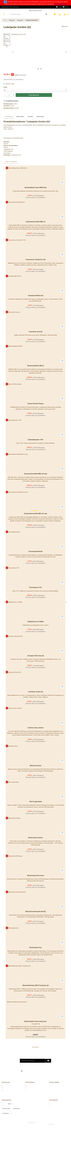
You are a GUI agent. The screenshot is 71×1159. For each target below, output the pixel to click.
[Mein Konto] (60, 14)
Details (36, 196)
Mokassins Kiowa (35, 765)
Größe (9, 87)
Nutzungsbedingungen (41, 1065)
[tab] (9, 116)
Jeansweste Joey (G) (35, 331)
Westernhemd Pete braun (35, 875)
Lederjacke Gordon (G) (32, 20)
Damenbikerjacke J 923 (35, 439)
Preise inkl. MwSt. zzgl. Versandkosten (13, 79)
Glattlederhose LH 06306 (35, 621)
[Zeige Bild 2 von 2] (41, 69)
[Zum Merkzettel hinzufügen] (62, 183)
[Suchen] (46, 14)
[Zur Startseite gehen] (35, 10)
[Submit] (48, 1061)
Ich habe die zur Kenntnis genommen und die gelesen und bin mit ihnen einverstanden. (36, 1072)
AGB (35, 1072)
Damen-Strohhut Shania (35, 403)
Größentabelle (7, 1085)
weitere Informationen (61, 4)
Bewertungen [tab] (40, 116)
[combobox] (27, 14)
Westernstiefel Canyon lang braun (35, 1021)
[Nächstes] (66, 52)
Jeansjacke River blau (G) (35, 655)
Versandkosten (31, 1122)
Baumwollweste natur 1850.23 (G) (35, 187)
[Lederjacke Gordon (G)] (39, 52)
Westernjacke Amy (35, 947)
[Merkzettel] (55, 14)
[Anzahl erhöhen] (13, 95)
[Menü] (4, 14)
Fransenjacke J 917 (35, 587)
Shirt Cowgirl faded (35, 801)
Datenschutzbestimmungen (36, 1070)
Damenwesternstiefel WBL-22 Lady (35, 513)
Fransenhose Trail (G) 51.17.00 (35, 259)
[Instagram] (59, 7)
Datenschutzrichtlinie (29, 1065)
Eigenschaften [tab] (20, 116)
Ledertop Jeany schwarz (35, 727)
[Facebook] (66, 7)
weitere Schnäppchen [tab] (11, 161)
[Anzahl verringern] (5, 95)
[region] (35, 52)
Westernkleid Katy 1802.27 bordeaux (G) (35, 985)
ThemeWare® (51, 1124)
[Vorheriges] (13, 52)
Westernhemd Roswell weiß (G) (35, 911)
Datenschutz (30, 1088)
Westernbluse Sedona (35, 837)
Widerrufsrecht (7, 1090)
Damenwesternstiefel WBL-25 (35, 221)
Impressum (30, 1085)
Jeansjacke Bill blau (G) (35, 295)
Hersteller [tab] (30, 116)
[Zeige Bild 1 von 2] (38, 69)
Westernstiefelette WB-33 (35, 365)
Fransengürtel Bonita (36, 551)
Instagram (29, 1090)
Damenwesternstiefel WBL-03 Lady (35, 473)
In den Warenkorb (34, 95)
